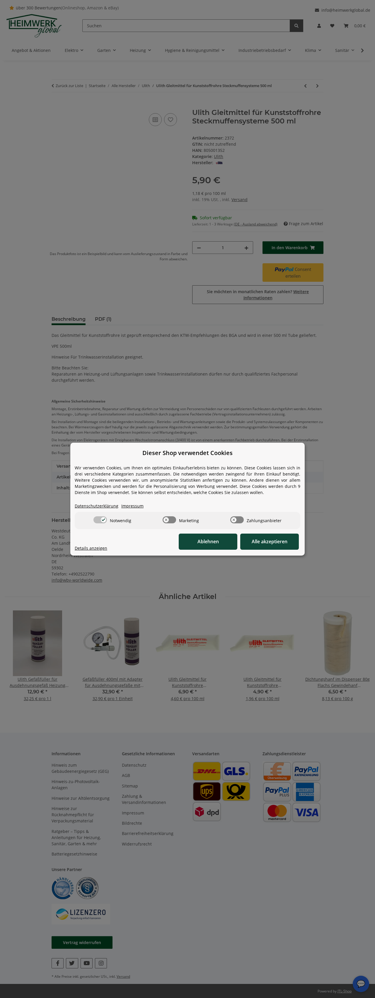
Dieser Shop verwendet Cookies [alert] (187, 453)
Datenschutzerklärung (96, 506)
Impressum (132, 506)
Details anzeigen (91, 548)
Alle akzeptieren (269, 541)
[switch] (100, 519)
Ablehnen (208, 541)
